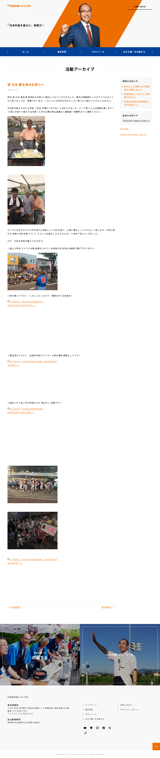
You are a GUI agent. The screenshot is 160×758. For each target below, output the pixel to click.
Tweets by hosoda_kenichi (133, 134)
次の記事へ (106, 607)
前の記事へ (15, 607)
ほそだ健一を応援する (134, 51)
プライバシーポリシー (130, 709)
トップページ (91, 705)
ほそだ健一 (125, 129)
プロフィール (98, 51)
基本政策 (62, 51)
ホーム (25, 51)
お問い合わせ (140, 6)
